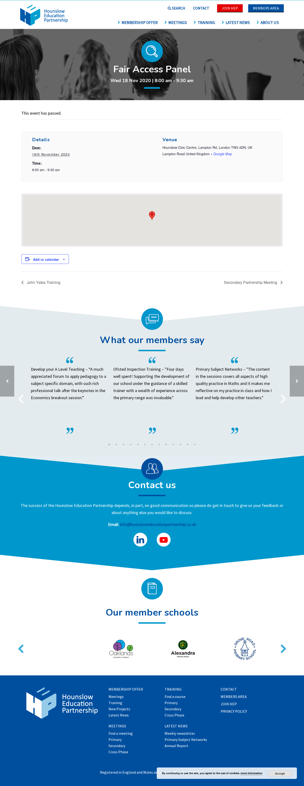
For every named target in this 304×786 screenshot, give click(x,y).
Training (206, 22)
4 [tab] (130, 444)
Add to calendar (46, 259)
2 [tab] (116, 444)
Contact (201, 8)
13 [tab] (194, 444)
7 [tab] (152, 444)
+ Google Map (221, 153)
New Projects (119, 709)
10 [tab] (173, 444)
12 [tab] (187, 444)
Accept (280, 773)
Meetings (177, 22)
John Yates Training (43, 282)
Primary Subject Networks (186, 740)
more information (251, 773)
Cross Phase (118, 752)
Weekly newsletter (180, 733)
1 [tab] (109, 444)
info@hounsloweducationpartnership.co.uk (158, 524)
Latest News (238, 22)
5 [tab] (137, 444)
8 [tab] (159, 444)
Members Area (266, 8)
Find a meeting (121, 733)
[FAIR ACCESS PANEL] (297, 381)
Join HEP (230, 8)
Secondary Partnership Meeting (251, 282)
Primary (115, 740)
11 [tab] (180, 444)
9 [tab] (166, 444)
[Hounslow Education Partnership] (44, 24)
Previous (19, 395)
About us (270, 22)
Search (178, 8)
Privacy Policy (234, 711)
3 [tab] (123, 444)
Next (281, 395)
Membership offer (140, 22)
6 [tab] (144, 444)
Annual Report (176, 746)
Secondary (117, 746)
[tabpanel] (152, 395)
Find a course (175, 697)
